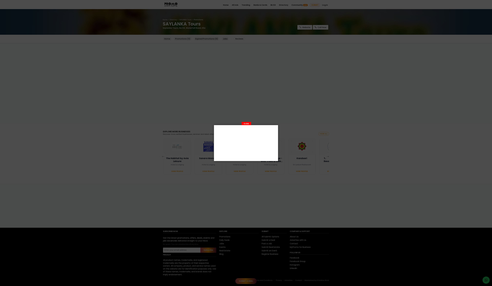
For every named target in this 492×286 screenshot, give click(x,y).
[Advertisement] (246, 143)
